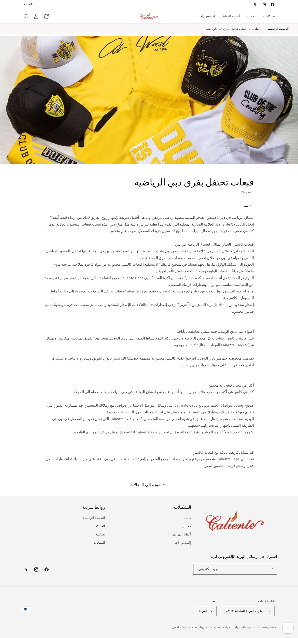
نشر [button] (245, 206)
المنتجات (99, 542)
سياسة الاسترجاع (243, 627)
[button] (269, 16)
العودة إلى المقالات (146, 484)
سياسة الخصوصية (220, 627)
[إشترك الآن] (272, 569)
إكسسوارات (183, 542)
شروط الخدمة (199, 627)
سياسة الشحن (179, 627)
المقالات (257, 29)
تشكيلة (100, 534)
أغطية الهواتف (181, 534)
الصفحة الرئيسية (94, 518)
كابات (187, 518)
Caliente (262, 627)
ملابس (186, 526)
